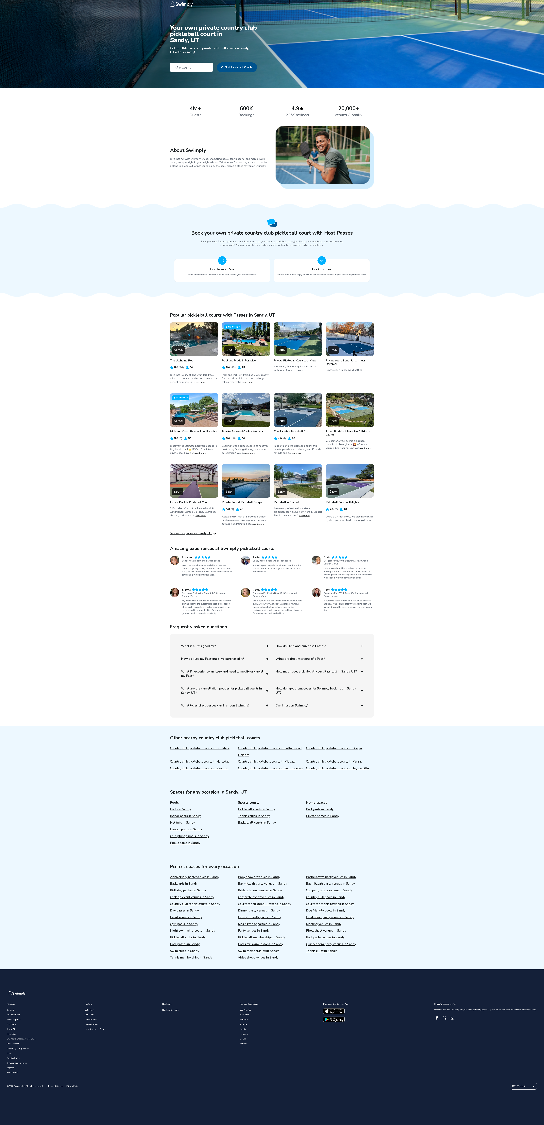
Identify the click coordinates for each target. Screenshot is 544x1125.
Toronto (243, 1043)
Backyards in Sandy (319, 809)
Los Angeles (245, 1010)
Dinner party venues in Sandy (259, 910)
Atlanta (243, 1024)
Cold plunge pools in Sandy (189, 836)
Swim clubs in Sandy (184, 951)
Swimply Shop (13, 1014)
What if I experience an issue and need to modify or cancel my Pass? (222, 673)
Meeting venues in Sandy (323, 924)
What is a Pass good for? (198, 646)
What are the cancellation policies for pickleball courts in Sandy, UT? (221, 690)
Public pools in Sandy (185, 843)
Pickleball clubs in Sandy (188, 937)
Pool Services (13, 1043)
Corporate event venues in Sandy (261, 897)
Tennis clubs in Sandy (321, 951)
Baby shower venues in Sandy (259, 877)
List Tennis (89, 1014)
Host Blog (11, 1034)
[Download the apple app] (334, 1011)
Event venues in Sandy (186, 917)
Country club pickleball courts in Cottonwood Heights (269, 751)
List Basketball (91, 1024)
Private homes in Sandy (322, 816)
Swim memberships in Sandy (258, 951)
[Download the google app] (334, 1019)
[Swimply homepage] (272, 4)
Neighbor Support (170, 1010)
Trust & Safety (13, 1058)
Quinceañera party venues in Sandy (331, 944)
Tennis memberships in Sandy (191, 957)
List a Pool (89, 1010)
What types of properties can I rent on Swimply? (215, 705)
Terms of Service (55, 1086)
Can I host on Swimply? (292, 705)
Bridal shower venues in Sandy (260, 890)
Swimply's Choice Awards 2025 (21, 1039)
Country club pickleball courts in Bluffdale (200, 748)
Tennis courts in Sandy (254, 816)
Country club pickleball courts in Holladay (199, 761)
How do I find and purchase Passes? (301, 646)
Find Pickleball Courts (238, 67)
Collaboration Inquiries (17, 1063)
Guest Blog (12, 1029)
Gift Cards (11, 1024)
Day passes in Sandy (184, 910)
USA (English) (518, 1086)
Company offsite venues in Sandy (329, 890)
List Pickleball (91, 1019)
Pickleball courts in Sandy (256, 809)
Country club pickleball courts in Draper (334, 748)
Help (9, 1053)
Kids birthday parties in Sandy (259, 924)
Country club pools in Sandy (325, 897)
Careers (10, 1010)
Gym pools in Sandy (184, 924)
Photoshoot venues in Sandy (326, 930)
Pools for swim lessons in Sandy (260, 944)
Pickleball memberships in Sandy (261, 937)
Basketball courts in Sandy (257, 822)
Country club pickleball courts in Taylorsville (337, 768)
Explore (10, 1067)
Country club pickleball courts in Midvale (267, 761)
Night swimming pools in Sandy (192, 930)
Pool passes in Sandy (185, 944)
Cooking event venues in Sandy (192, 897)
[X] (444, 1017)
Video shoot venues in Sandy (258, 957)
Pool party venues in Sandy (325, 937)
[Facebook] (436, 1017)
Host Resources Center (95, 1029)
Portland (244, 1019)
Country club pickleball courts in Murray (334, 761)
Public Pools (12, 1072)
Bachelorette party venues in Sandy (331, 877)
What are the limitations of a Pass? (300, 659)
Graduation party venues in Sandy (330, 917)
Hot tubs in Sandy (182, 822)
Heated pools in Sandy (186, 829)
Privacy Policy (72, 1086)
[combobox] (191, 67)
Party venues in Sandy (253, 930)
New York (244, 1014)
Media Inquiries (14, 1019)
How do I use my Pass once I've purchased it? (212, 659)
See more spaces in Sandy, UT (191, 533)
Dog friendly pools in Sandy (325, 910)
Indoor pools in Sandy (185, 816)
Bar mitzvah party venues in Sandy (262, 883)
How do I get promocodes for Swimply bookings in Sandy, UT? (316, 690)
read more (200, 382)
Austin (243, 1029)
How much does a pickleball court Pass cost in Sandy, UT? (316, 671)
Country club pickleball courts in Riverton (199, 768)
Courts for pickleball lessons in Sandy (264, 904)
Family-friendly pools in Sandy (259, 917)
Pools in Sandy (180, 809)
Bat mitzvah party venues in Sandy (330, 883)
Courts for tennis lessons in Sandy (330, 904)
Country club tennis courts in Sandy (195, 904)
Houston (244, 1034)
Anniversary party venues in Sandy (194, 877)
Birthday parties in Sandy (188, 890)
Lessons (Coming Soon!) (18, 1048)
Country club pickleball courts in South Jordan (270, 768)
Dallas (243, 1039)
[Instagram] (452, 1017)
